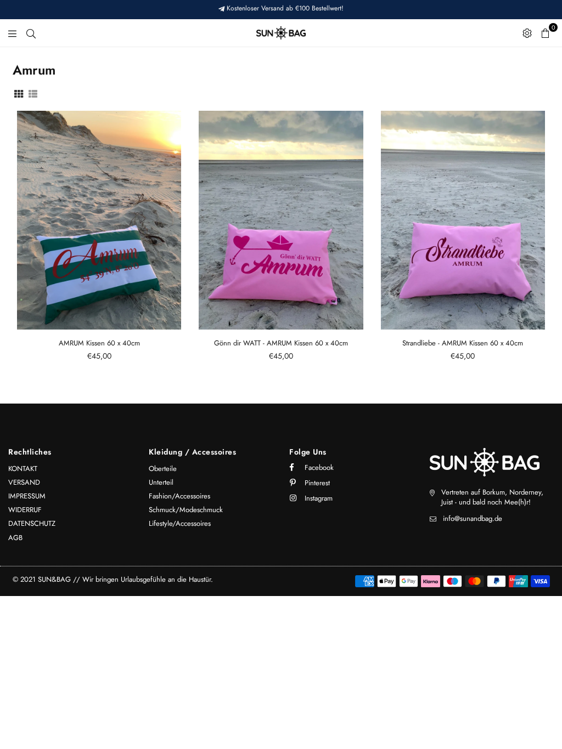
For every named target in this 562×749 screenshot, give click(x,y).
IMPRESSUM (27, 496)
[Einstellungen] (527, 33)
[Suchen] (31, 33)
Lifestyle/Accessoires (180, 523)
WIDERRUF (25, 509)
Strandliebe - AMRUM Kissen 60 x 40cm (462, 343)
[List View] (33, 93)
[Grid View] (19, 93)
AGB (15, 537)
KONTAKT (22, 468)
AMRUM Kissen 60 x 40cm (99, 343)
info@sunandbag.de (472, 518)
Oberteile (163, 468)
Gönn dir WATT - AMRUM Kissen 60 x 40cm (281, 343)
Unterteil (161, 482)
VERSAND (24, 482)
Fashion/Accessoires (179, 496)
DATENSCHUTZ (31, 523)
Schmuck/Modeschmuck (186, 509)
